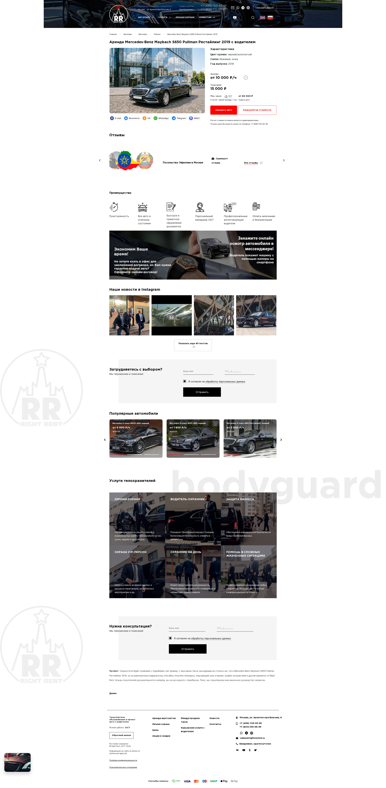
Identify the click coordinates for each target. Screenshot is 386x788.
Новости (214, 718)
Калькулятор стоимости (257, 110)
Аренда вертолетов (164, 718)
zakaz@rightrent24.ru (252, 738)
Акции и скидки (161, 736)
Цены (155, 730)
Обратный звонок (121, 735)
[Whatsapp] (237, 7)
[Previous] (100, 160)
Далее (113, 693)
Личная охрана (185, 17)
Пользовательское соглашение (123, 767)
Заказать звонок (265, 7)
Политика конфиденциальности (123, 760)
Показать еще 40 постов (193, 343)
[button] (117, 454)
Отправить (202, 392)
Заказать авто (223, 110)
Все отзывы (251, 163)
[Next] (284, 160)
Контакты (215, 724)
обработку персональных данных (225, 381)
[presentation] (105, 440)
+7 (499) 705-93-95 (214, 6)
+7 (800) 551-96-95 (213, 9)
